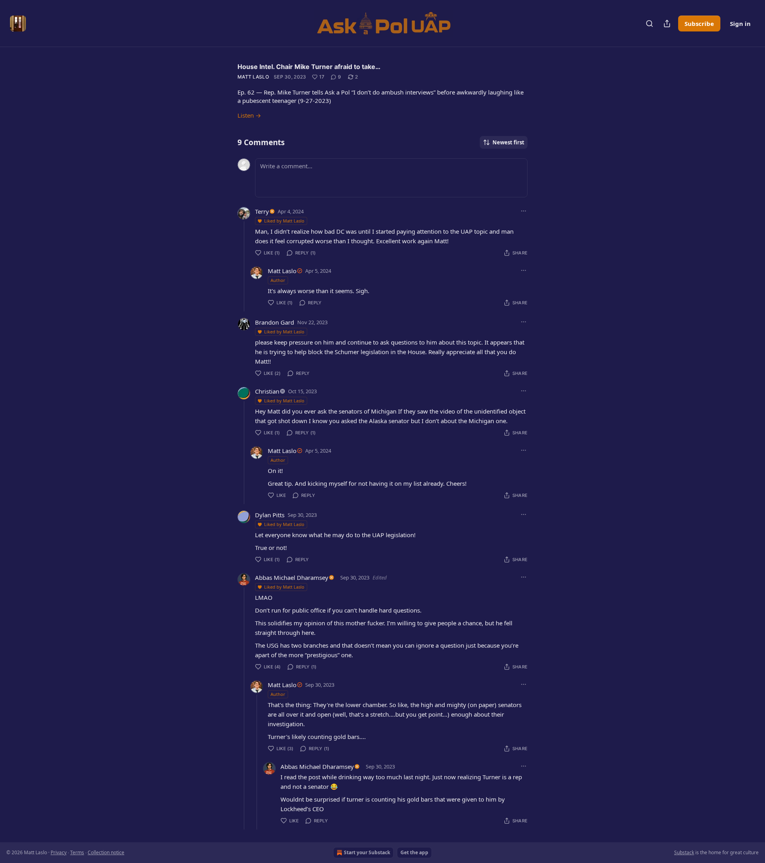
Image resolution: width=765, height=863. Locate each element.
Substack (684, 852)
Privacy (59, 852)
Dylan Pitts (269, 515)
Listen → (249, 115)
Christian (267, 391)
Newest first (508, 142)
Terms (77, 852)
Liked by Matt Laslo (284, 221)
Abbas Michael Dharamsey (291, 577)
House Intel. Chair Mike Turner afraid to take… (309, 67)
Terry (262, 211)
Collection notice (106, 852)
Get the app (414, 852)
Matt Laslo (253, 77)
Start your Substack (367, 852)
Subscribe (699, 24)
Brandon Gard (274, 322)
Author (278, 280)
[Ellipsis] (523, 211)
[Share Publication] (667, 24)
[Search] (649, 24)
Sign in (740, 24)
